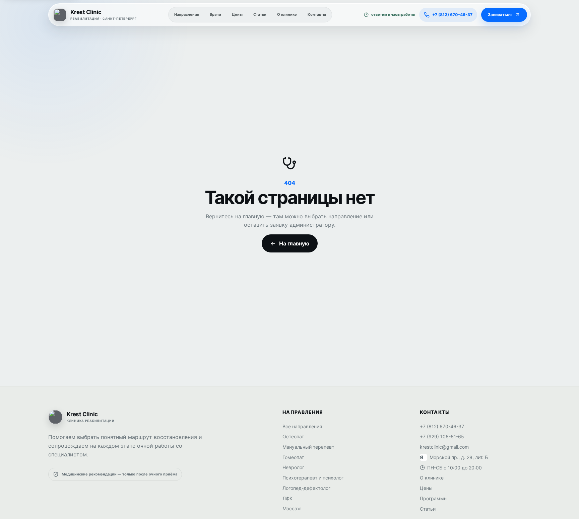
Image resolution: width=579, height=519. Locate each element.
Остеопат (293, 436)
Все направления (302, 426)
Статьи (259, 14)
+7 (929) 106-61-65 (442, 436)
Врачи (215, 14)
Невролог (293, 467)
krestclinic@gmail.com (444, 447)
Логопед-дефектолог (306, 488)
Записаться (500, 14)
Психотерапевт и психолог (312, 477)
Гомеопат (293, 457)
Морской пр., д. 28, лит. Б (454, 457)
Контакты (317, 14)
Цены (237, 14)
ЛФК (287, 498)
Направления (186, 14)
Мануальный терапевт (308, 447)
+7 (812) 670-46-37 (442, 426)
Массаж (291, 508)
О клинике (287, 14)
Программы (434, 498)
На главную (294, 243)
